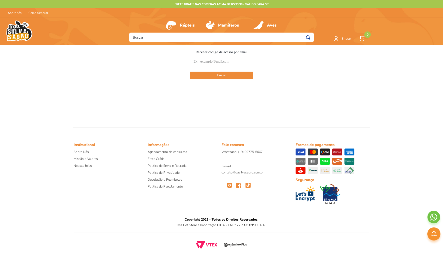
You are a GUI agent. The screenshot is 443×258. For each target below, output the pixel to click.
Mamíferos (228, 25)
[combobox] (221, 37)
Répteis (187, 25)
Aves (272, 25)
